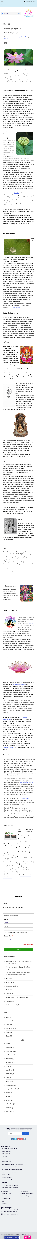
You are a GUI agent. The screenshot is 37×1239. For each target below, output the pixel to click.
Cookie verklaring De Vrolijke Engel (12, 1169)
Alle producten (6, 1193)
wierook (9, 1100)
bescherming (16, 37)
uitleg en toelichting (13, 1089)
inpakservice (10, 1055)
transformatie (11, 1085)
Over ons (4, 1156)
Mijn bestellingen (25, 1196)
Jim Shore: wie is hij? (12, 1005)
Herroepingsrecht (7, 1177)
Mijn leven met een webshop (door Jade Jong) (18, 968)
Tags (3, 1201)
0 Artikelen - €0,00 (31, 1)
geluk (8, 1043)
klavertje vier (10, 1062)
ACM (8, 1017)
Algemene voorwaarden (9, 1172)
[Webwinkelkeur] (18, 1223)
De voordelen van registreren (10, 1167)
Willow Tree (10, 1104)
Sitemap (4, 1182)
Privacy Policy (5, 1174)
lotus (26, 37)
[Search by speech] (19, 13)
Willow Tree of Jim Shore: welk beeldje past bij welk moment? (19, 962)
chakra (23, 37)
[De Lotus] (18, 58)
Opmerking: (8, 936)
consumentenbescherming (15, 1040)
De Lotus (6, 24)
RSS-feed (4, 1204)
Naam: (6, 919)
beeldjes (9, 1024)
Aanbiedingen (6, 1198)
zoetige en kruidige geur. (27, 782)
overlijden (10, 1074)
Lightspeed (30, 1234)
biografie (9, 1032)
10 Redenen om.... (7, 1161)
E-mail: (7, 926)
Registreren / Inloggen (26, 1193)
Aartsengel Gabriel (9, 747)
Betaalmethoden (7, 1159)
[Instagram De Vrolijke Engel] (24, 1139)
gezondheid (10, 1047)
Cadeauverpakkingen (12, 986)
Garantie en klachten (8, 1180)
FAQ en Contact (6, 1151)
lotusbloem (7, 39)
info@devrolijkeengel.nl (11, 1214)
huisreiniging (11, 1051)
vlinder (9, 1096)
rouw (8, 1077)
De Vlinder (9, 990)
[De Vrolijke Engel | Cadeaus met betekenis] (29, 13)
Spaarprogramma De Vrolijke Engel (12, 1164)
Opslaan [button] (18, 949)
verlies (9, 1092)
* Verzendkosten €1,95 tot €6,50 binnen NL (12, 5)
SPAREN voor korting (12, 1237)
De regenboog (10, 982)
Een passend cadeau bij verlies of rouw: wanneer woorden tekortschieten (18, 973)
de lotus (16, 193)
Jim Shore (10, 1058)
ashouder (9, 1021)
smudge (9, 1081)
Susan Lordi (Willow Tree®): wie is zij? (17, 997)
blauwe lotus (25, 798)
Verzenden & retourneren (9, 1148)
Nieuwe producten (7, 1196)
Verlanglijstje (10, 1001)
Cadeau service (6, 1154)
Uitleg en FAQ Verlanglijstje (10, 1185)
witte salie (10, 1111)
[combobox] (11, 13)
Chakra (31, 623)
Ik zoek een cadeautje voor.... (10, 1187)
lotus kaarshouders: (19, 684)
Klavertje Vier (10, 993)
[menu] (2, 1)
